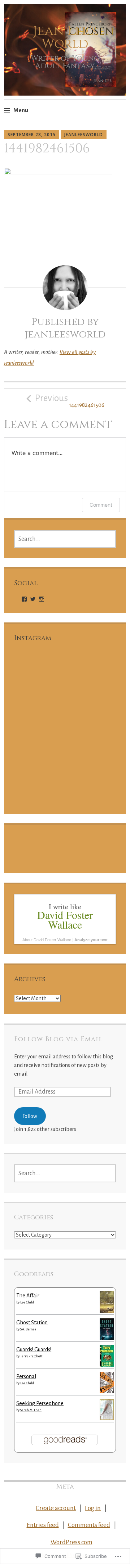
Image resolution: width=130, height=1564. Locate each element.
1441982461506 (69, 400)
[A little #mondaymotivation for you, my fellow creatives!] (39, 727)
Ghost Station (32, 1322)
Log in (93, 1508)
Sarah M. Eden (31, 1410)
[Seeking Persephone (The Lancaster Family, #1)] (107, 1418)
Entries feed (43, 1525)
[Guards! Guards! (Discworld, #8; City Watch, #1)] (107, 1366)
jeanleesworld (83, 135)
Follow (29, 1116)
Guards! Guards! (33, 1349)
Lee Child (27, 1302)
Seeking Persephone (40, 1403)
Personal (26, 1376)
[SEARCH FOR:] (65, 539)
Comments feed (89, 1525)
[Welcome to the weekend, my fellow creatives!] (91, 727)
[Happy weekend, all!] (39, 676)
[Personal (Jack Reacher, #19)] (107, 1391)
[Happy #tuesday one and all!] (91, 676)
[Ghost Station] (107, 1338)
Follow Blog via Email (58, 1039)
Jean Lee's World (65, 37)
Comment (101, 505)
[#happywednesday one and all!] (91, 779)
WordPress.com (71, 1542)
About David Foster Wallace (46, 940)
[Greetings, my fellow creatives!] (39, 779)
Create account (56, 1508)
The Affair (27, 1295)
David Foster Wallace (65, 919)
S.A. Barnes (28, 1329)
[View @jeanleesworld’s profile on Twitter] (33, 599)
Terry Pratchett (31, 1356)
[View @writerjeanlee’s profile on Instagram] (41, 599)
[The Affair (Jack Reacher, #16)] (107, 1311)
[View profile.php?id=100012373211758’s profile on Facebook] (24, 599)
